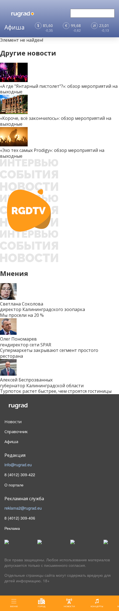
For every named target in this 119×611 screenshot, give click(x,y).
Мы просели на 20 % (22, 315)
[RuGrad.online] (32, 13)
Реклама (12, 528)
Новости (13, 421)
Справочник (16, 431)
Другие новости (28, 52)
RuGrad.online (27, 406)
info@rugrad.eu (18, 464)
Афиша (11, 441)
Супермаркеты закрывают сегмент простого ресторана (49, 353)
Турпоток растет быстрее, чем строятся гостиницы (56, 391)
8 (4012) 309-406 (19, 518)
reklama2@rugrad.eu (23, 508)
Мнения (14, 273)
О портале (14, 485)
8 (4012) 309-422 (19, 474)
